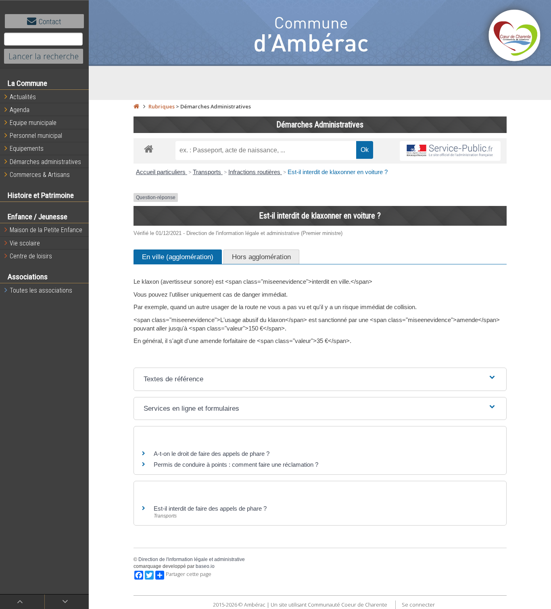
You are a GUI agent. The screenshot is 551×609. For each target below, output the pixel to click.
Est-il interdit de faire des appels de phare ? (210, 508)
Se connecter (418, 604)
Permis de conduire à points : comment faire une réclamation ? (236, 464)
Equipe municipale (33, 123)
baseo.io (205, 566)
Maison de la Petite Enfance (46, 230)
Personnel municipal (36, 135)
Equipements (27, 148)
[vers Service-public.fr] (450, 151)
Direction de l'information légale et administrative (191, 559)
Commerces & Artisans (40, 175)
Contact (50, 21)
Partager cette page (188, 574)
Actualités (23, 97)
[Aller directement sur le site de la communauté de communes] (514, 36)
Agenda (19, 110)
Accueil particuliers (161, 171)
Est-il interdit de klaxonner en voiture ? (338, 171)
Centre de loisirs (31, 256)
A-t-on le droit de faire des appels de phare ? (211, 453)
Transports (208, 171)
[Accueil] (136, 106)
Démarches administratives (45, 162)
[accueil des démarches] (149, 148)
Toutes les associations (41, 290)
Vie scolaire (25, 243)
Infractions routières (255, 171)
